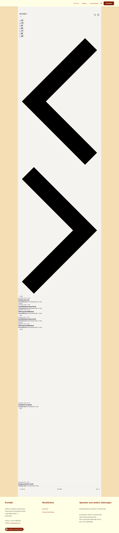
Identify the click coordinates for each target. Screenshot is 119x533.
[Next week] (59, 294)
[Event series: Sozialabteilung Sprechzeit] (30, 304)
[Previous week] (59, 165)
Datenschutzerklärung (48, 512)
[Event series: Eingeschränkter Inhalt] (30, 482)
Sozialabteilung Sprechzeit (27, 306)
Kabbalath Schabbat (25, 405)
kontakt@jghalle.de (15, 523)
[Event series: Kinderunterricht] (30, 298)
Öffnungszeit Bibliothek (26, 312)
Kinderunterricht (23, 300)
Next (97, 489)
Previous (23, 489)
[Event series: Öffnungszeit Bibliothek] (30, 309)
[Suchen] (101, 3)
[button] (79, 3)
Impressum (45, 509)
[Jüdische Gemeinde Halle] (8, 3)
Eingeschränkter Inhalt (25, 484)
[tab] (21, 20)
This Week (59, 489)
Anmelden (108, 3)
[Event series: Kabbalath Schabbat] (30, 403)
